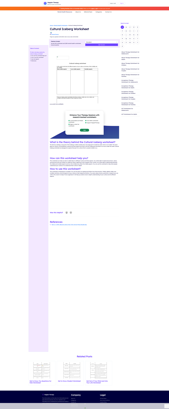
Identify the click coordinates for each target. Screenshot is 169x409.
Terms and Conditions (105, 400)
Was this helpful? (35, 59)
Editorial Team (88, 12)
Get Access (101, 44)
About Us (78, 12)
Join (84, 130)
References (33, 60)
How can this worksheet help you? (39, 55)
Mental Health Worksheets (60, 25)
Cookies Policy (103, 402)
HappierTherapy (55, 34)
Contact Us (108, 12)
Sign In (122, 3)
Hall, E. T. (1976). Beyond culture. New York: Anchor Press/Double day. (69, 224)
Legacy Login (113, 3)
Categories (99, 12)
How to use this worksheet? (37, 57)
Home (51, 25)
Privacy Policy (103, 398)
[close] (85, 403)
